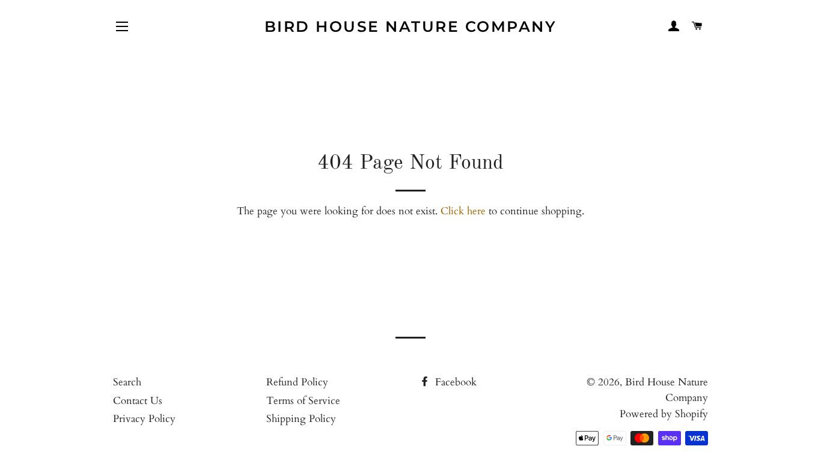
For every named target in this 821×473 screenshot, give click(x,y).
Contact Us (137, 401)
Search (127, 382)
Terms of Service (303, 401)
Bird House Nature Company (410, 26)
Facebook (454, 382)
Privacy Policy (144, 419)
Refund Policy (297, 382)
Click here (463, 211)
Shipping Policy (301, 419)
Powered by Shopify (664, 414)
